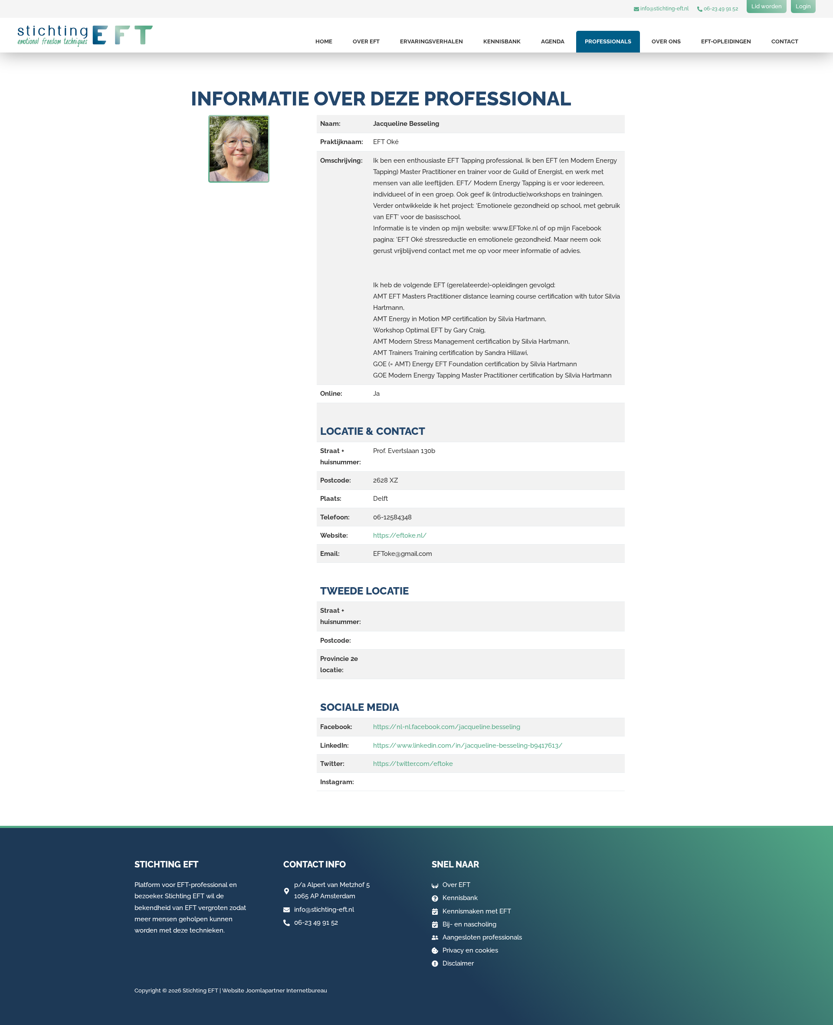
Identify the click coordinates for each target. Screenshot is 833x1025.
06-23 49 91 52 (720, 9)
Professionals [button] (608, 41)
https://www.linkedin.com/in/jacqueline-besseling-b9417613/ (468, 745)
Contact (784, 41)
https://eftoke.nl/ (400, 535)
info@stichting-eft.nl (664, 9)
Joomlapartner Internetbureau (286, 990)
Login (803, 6)
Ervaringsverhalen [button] (431, 41)
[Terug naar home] (85, 36)
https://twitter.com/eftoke (413, 764)
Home (323, 41)
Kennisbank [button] (502, 41)
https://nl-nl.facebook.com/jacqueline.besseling (446, 727)
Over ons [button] (666, 41)
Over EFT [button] (366, 41)
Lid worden (766, 6)
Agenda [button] (552, 41)
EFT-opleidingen (726, 41)
